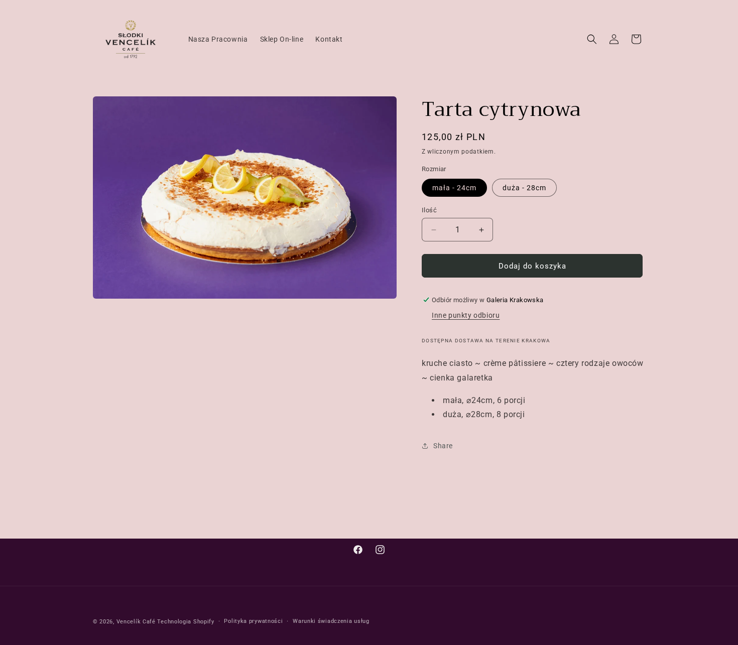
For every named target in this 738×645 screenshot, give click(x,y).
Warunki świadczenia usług (331, 621)
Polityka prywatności (253, 621)
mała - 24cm (454, 188)
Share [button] (443, 446)
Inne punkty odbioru (466, 315)
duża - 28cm (524, 188)
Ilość (429, 210)
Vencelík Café (136, 621)
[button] (592, 39)
